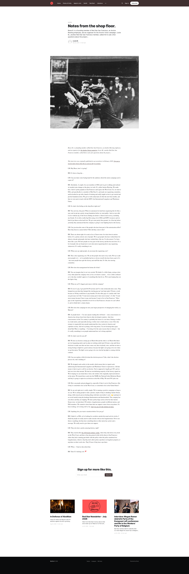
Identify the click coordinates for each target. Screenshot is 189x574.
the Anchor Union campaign (89, 150)
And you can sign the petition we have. (102, 407)
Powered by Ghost (134, 561)
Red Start (92, 3)
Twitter (88, 561)
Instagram (94, 561)
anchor (70, 22)
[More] (106, 3)
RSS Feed (100, 561)
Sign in (127, 3)
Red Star (52, 561)
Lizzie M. (75, 41)
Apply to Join (77, 3)
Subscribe (134, 3)
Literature (100, 3)
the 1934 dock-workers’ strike (90, 433)
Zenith (85, 3)
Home (59, 3)
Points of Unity (67, 3)
